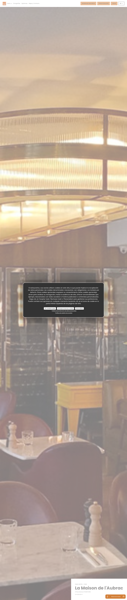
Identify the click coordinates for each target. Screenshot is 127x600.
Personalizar (79, 308)
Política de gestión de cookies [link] (63, 313)
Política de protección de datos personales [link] (64, 311)
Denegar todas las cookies (65, 308)
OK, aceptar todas (50, 308)
